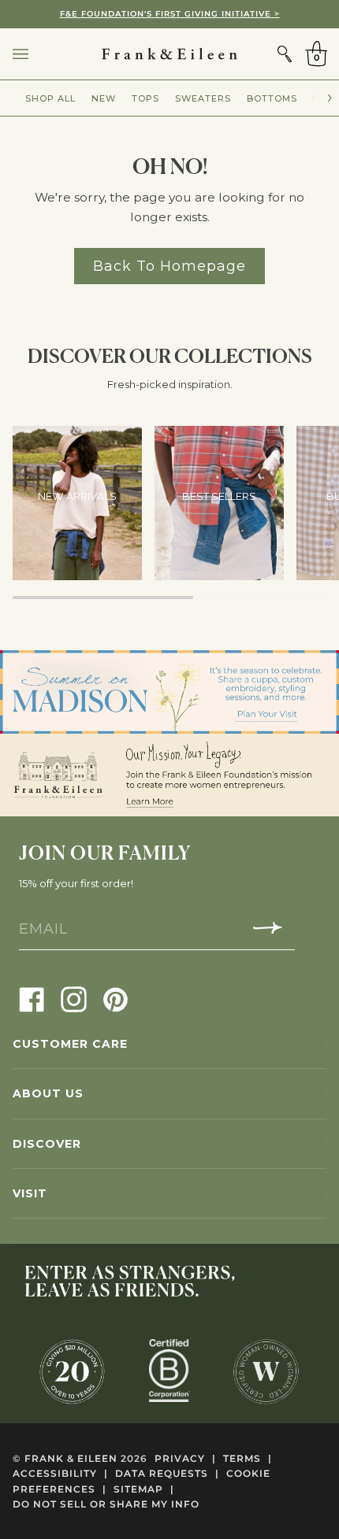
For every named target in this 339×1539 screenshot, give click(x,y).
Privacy (185, 1458)
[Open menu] (36, 54)
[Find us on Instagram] (74, 998)
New (103, 98)
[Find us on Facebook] (32, 998)
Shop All (50, 98)
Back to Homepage (169, 265)
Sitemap (144, 1489)
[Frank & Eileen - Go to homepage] (169, 54)
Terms (247, 1458)
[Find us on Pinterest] (115, 998)
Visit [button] (30, 1193)
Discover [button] (47, 1144)
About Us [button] (48, 1093)
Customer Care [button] (70, 1044)
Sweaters (203, 98)
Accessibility (60, 1473)
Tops (145, 98)
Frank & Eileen (70, 1458)
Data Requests (167, 1473)
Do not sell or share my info (106, 1504)
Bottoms (272, 98)
